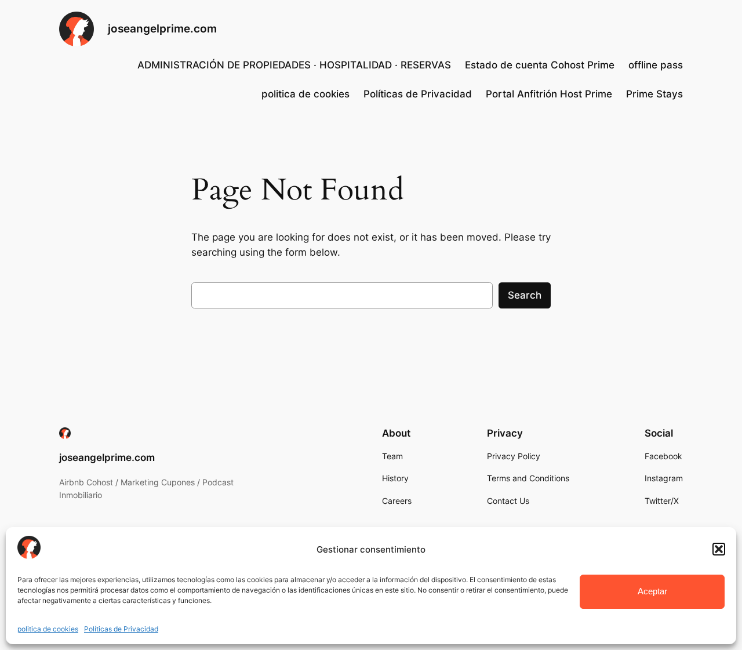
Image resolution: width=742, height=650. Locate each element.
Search (524, 295)
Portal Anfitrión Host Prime (549, 94)
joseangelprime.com (162, 28)
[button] (719, 549)
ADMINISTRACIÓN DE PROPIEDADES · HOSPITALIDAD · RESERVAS (294, 65)
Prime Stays (654, 94)
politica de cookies (47, 628)
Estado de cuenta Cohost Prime (539, 65)
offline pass (655, 65)
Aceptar (652, 591)
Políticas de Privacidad (121, 628)
